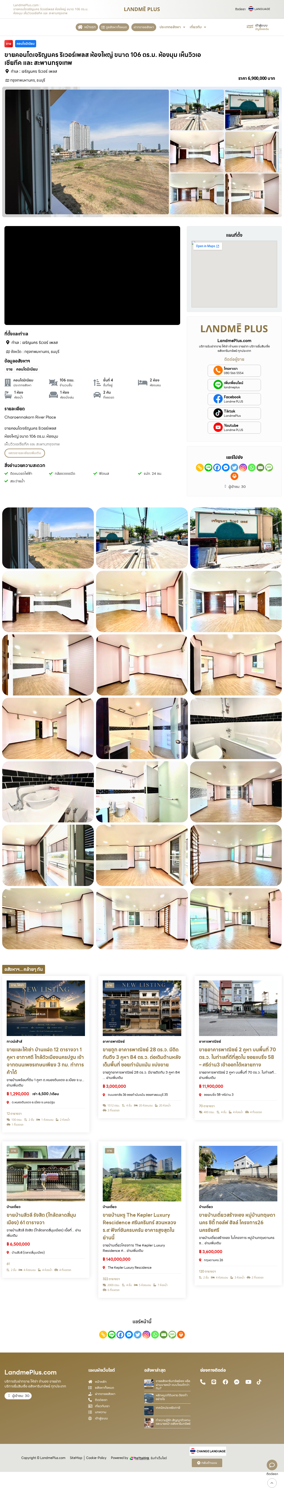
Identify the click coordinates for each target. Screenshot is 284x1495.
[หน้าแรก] (80, 27)
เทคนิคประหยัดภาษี (168, 1407)
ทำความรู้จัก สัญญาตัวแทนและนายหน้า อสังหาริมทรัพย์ (173, 1422)
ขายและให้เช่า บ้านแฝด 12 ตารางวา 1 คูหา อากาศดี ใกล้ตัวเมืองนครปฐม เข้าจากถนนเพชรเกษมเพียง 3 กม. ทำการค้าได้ (45, 1061)
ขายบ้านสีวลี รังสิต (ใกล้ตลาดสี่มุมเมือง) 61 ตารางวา (41, 1218)
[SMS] (269, 467)
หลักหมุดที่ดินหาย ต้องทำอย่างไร (171, 1397)
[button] (24, 453)
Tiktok (229, 411)
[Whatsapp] (252, 467)
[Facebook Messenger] (226, 467)
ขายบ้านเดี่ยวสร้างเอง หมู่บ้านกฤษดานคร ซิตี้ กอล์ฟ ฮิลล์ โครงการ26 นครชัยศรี (237, 1222)
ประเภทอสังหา (170, 27)
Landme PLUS (233, 401)
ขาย (13, 985)
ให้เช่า (20, 985)
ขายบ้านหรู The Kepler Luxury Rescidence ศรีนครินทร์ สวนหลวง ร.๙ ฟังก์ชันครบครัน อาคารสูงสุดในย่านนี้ (139, 1226)
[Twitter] (234, 467)
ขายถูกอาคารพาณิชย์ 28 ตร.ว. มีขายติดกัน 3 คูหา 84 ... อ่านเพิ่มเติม (141, 1075)
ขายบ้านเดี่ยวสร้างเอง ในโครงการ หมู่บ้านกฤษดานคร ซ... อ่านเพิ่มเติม (236, 1240)
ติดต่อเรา (240, 9)
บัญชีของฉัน (262, 29)
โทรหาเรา (231, 368)
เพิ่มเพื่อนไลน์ (233, 383)
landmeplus (232, 387)
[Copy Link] (200, 467)
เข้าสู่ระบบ (261, 25)
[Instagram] (243, 467)
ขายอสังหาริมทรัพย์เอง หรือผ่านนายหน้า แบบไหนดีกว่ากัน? (173, 1385)
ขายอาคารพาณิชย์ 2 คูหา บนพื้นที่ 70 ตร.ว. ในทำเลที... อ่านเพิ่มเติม (237, 1075)
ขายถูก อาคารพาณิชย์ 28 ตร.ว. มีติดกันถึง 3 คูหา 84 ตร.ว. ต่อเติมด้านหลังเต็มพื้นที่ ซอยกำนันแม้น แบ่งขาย (142, 1057)
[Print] (234, 476)
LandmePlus (232, 416)
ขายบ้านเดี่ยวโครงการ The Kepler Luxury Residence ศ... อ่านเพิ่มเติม (134, 1247)
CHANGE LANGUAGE (211, 1451)
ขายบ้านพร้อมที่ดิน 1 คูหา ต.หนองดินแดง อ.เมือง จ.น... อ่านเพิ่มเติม (45, 1082)
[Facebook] (217, 467)
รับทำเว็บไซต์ (159, 1458)
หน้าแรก (90, 27)
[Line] (208, 467)
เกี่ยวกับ (196, 27)
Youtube (231, 425)
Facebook (232, 397)
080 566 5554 (234, 373)
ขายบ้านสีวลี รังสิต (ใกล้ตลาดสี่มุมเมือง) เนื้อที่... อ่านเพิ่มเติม (44, 1232)
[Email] (260, 467)
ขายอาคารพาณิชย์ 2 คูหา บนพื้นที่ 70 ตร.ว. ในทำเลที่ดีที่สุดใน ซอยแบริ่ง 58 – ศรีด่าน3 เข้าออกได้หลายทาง (237, 1057)
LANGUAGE (262, 9)
